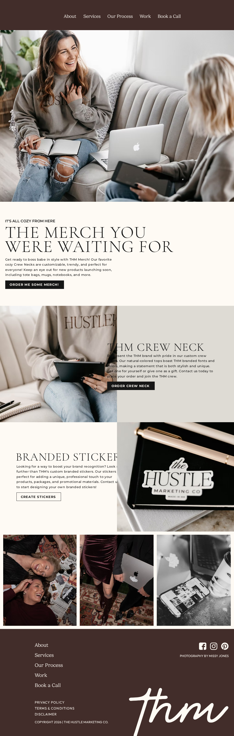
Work (41, 675)
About (41, 645)
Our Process (49, 665)
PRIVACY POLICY (50, 702)
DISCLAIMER (46, 714)
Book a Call (48, 685)
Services (44, 655)
